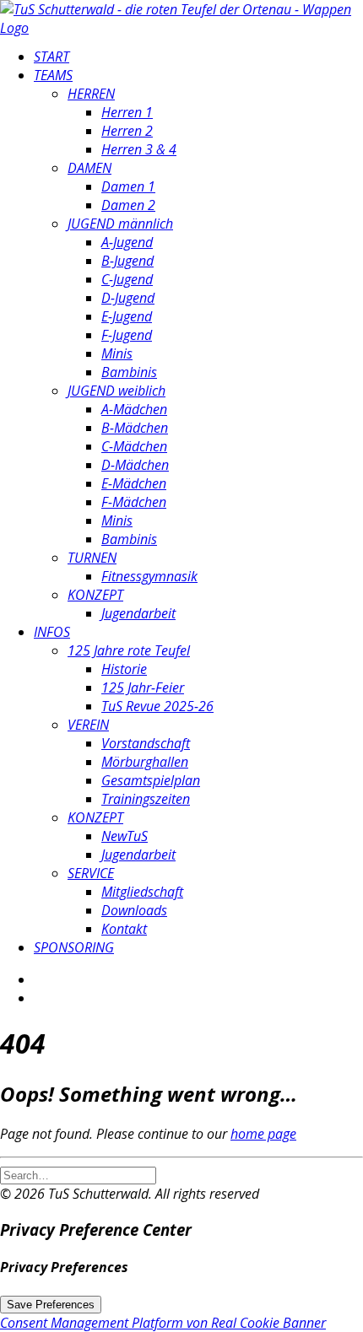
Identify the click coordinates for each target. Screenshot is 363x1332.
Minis (117, 353)
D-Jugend (127, 298)
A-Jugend (127, 242)
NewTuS (124, 836)
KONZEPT (95, 594)
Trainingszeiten (145, 799)
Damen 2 (128, 205)
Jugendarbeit (138, 613)
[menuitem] (198, 56)
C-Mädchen (134, 446)
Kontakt (124, 928)
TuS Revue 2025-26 (157, 706)
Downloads (134, 910)
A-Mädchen (134, 409)
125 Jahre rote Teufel (129, 650)
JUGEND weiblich (116, 390)
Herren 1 (127, 112)
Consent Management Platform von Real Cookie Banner (163, 1322)
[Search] (78, 1174)
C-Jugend (127, 279)
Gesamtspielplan (150, 780)
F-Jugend (126, 335)
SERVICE (91, 873)
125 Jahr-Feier (142, 687)
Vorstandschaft (145, 743)
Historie (124, 669)
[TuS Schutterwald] (181, 17)
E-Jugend (126, 316)
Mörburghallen (144, 761)
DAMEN (89, 168)
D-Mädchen (135, 465)
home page (263, 1133)
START (51, 56)
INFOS (52, 632)
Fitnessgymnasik (149, 576)
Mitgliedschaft (142, 891)
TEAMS (53, 75)
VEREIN (88, 724)
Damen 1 (128, 186)
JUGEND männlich (120, 223)
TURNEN (92, 557)
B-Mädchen (134, 427)
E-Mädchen (133, 483)
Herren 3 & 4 (138, 149)
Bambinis (129, 372)
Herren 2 (127, 130)
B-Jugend (127, 260)
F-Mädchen (133, 502)
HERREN (91, 93)
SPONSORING (74, 947)
